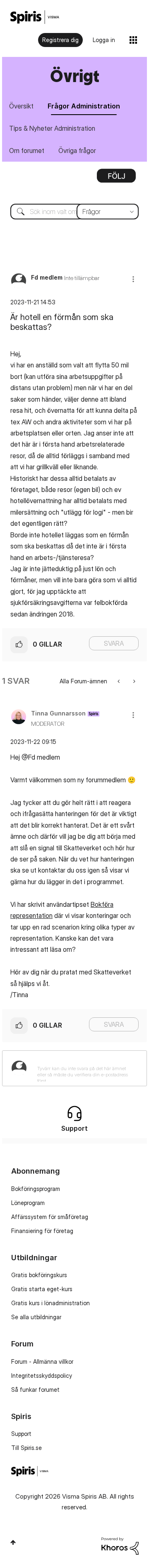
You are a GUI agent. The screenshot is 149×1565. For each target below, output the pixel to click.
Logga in (104, 39)
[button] (133, 279)
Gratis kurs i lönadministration (50, 1302)
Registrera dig (60, 39)
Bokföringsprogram (35, 1188)
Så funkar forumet (35, 1389)
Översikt (21, 106)
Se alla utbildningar (36, 1316)
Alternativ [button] (116, 178)
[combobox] (74, 211)
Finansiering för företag (42, 1230)
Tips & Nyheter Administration (52, 128)
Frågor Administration (84, 106)
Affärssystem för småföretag (49, 1216)
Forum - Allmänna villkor (42, 1361)
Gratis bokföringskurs (39, 1274)
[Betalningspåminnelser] (119, 681)
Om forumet (26, 150)
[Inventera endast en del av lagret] (133, 681)
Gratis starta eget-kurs (41, 1288)
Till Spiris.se (26, 1447)
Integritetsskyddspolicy (41, 1375)
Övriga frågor (77, 150)
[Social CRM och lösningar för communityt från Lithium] (120, 1545)
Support (21, 1433)
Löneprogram (28, 1202)
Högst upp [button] (13, 1542)
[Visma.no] (34, 17)
